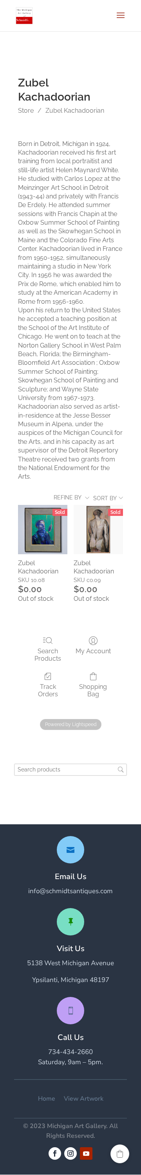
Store (26, 110)
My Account (93, 651)
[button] (119, 1153)
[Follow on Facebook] (55, 1153)
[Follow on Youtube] (86, 1153)
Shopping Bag (93, 690)
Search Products (47, 654)
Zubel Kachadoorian (74, 110)
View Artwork (83, 1099)
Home (46, 1099)
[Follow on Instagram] (70, 1153)
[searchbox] (70, 770)
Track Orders (48, 690)
